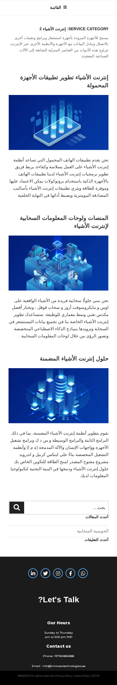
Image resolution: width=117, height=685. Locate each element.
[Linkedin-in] (33, 573)
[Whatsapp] (83, 573)
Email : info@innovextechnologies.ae (58, 666)
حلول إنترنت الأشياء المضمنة (74, 358)
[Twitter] (45, 573)
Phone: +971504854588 (58, 656)
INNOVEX (24, 675)
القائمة (55, 7)
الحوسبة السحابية (92, 530)
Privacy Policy (64, 675)
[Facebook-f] (70, 573)
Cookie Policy (82, 675)
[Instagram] (58, 573)
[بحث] (16, 508)
